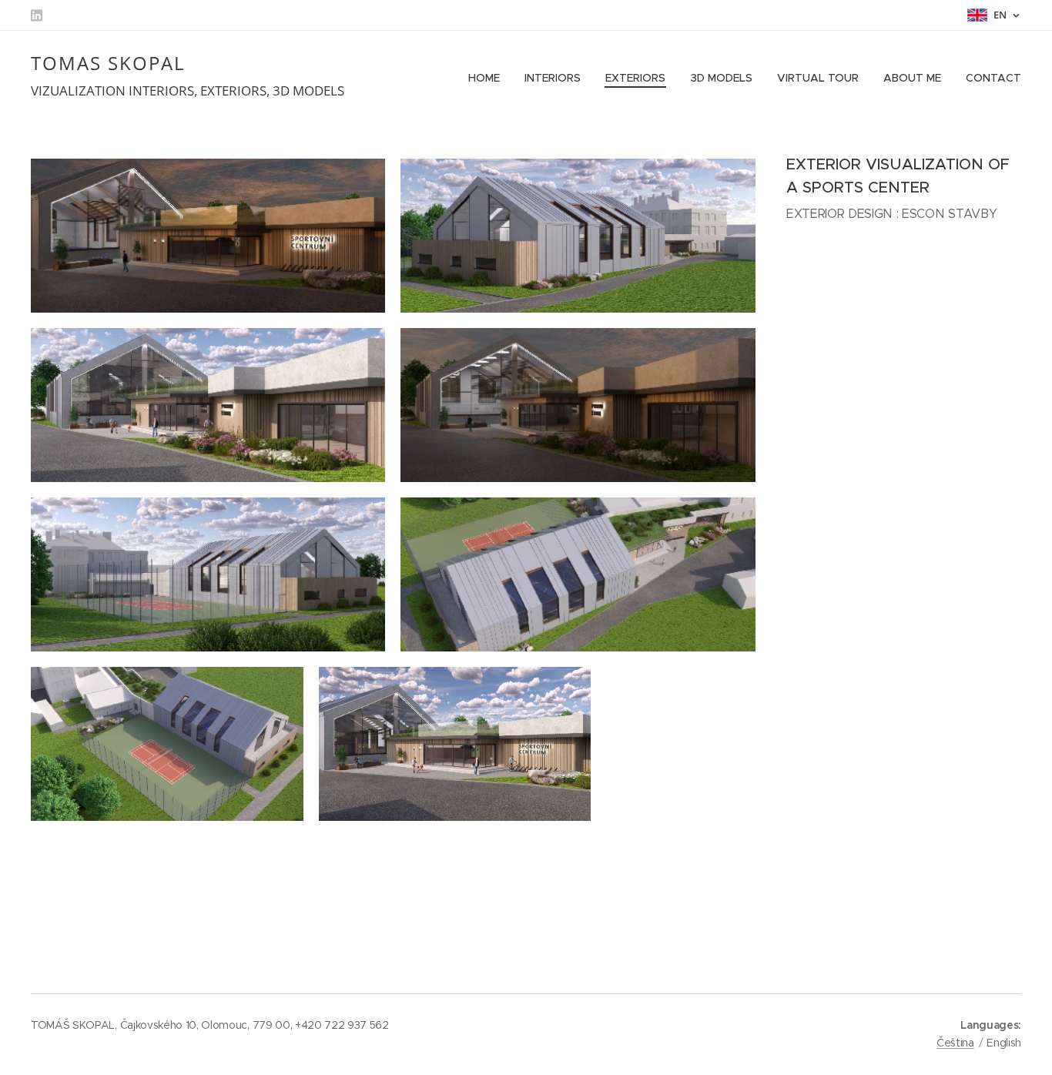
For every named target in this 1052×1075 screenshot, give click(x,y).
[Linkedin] (36, 15)
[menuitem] (488, 78)
